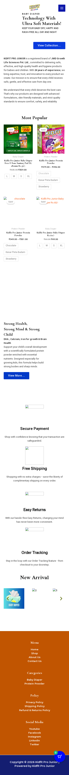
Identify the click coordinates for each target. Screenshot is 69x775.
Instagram (34, 736)
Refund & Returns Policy (34, 710)
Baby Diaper (34, 679)
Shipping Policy (35, 706)
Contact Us (35, 661)
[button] (8, 598)
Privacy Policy (34, 702)
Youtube (34, 729)
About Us (34, 657)
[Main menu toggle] (61, 8)
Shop (34, 653)
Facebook (34, 732)
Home (34, 649)
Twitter (34, 744)
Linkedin (34, 740)
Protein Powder (34, 683)
